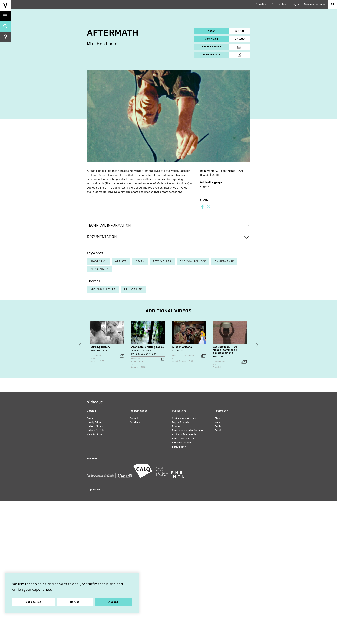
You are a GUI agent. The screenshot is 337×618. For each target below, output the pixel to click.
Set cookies (33, 601)
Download (217, 38)
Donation (261, 4)
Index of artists (95, 430)
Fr (332, 4)
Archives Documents (184, 434)
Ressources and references (188, 430)
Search (91, 418)
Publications (179, 410)
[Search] (5, 26)
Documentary (208, 170)
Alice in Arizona (182, 347)
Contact (219, 426)
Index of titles (95, 426)
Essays (176, 426)
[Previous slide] (80, 345)
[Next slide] (257, 345)
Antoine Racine (140, 350)
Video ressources (182, 442)
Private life (133, 289)
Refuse (75, 601)
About (218, 418)
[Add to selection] (121, 356)
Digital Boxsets (181, 422)
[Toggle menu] (5, 16)
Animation (176, 355)
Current (134, 418)
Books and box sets (183, 438)
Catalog (91, 410)
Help (217, 422)
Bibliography (179, 446)
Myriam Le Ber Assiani (144, 353)
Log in (295, 4)
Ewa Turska (219, 356)
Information (221, 410)
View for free (94, 434)
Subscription (279, 4)
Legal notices (94, 489)
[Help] (5, 37)
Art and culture (102, 289)
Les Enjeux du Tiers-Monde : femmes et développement (226, 350)
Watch (218, 31)
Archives (135, 422)
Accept (113, 601)
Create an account (315, 4)
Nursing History (100, 347)
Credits (219, 430)
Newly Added (94, 422)
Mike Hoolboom (102, 43)
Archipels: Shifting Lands (147, 347)
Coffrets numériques (184, 418)
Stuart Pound (179, 350)
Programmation (139, 410)
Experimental (227, 170)
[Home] (5, 5)
